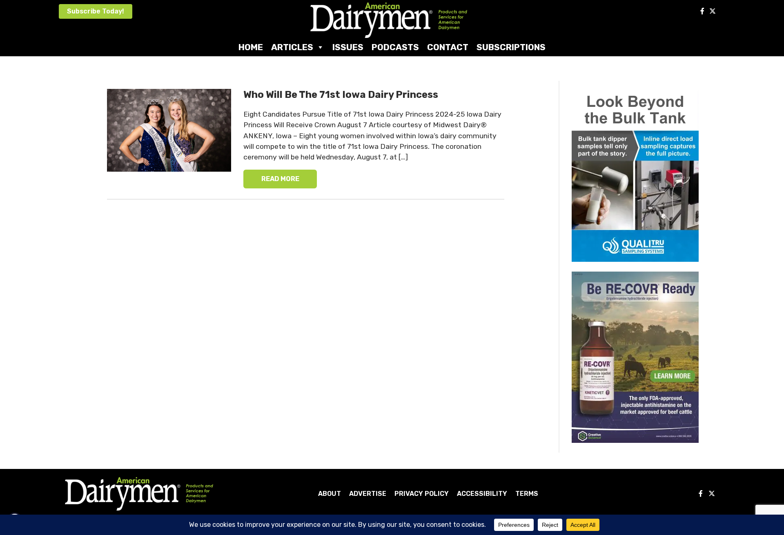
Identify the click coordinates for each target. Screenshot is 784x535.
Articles (292, 47)
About (329, 493)
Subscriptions (511, 47)
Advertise (367, 493)
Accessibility (482, 493)
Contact (447, 47)
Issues (347, 47)
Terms (526, 493)
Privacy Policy (421, 493)
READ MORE (280, 179)
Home (250, 47)
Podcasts (395, 47)
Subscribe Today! (95, 11)
